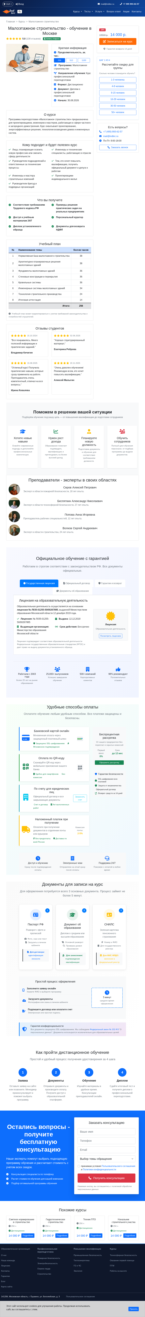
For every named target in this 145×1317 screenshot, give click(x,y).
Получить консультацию (108, 1178)
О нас (4, 1255)
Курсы (22, 21)
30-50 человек (117, 106)
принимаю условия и (108, 1168)
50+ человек (117, 112)
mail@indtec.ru (110, 136)
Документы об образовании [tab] (74, 591)
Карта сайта (6, 1286)
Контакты (136, 11)
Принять (133, 1309)
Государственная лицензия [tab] (40, 583)
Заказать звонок (119, 147)
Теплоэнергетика (81, 1260)
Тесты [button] (87, 11)
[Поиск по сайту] (19, 11)
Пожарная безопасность (48, 1258)
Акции (126, 11)
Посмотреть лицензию (110, 636)
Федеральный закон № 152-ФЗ (104, 1029)
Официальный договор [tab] (78, 583)
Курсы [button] (76, 11)
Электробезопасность (47, 1263)
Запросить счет (80, 798)
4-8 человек (118, 86)
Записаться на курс (120, 41)
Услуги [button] (99, 11)
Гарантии (5, 1276)
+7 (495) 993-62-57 (112, 131)
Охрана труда (43, 1268)
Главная (10, 21)
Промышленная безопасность (88, 1255)
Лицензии (5, 1266)
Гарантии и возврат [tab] (111, 583)
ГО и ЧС (77, 1266)
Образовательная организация (15, 1249)
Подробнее (28, 1235)
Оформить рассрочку (109, 762)
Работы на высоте (118, 1271)
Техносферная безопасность (123, 1255)
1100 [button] (84, 60)
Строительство (44, 1274)
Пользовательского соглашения (118, 1166)
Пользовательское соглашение (80, 1296)
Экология (78, 1271)
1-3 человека (117, 80)
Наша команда (8, 1260)
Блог (3, 1281)
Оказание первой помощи (122, 1260)
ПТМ (112, 1266)
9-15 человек (117, 93)
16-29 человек (117, 99)
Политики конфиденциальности (99, 1169)
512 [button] (71, 60)
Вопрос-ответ (114, 11)
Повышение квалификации (87, 1249)
